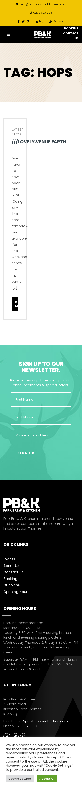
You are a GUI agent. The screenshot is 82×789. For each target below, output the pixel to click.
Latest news (18, 131)
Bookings (11, 578)
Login (42, 21)
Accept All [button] (46, 778)
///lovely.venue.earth (15, 142)
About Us (11, 565)
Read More (16, 304)
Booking (71, 28)
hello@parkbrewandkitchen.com (41, 4)
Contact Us (13, 572)
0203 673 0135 (42, 13)
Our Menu (11, 585)
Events (9, 559)
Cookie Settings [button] (20, 778)
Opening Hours (16, 591)
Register (58, 21)
